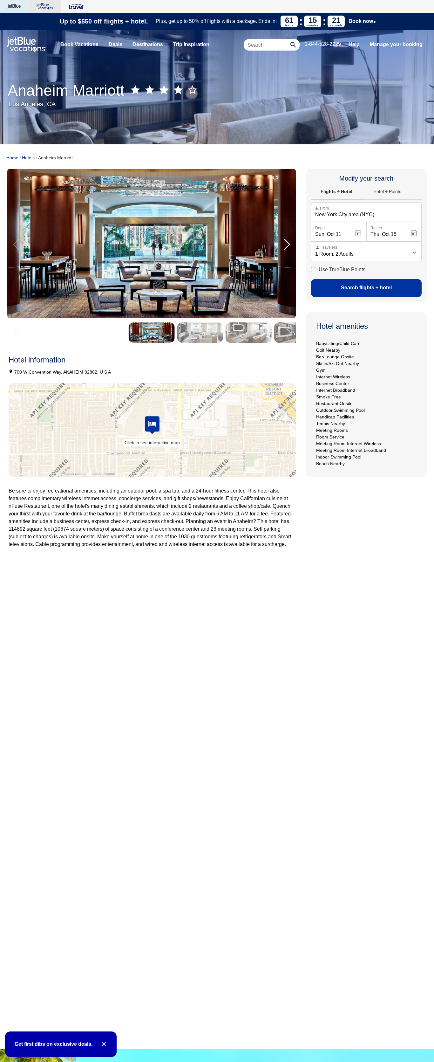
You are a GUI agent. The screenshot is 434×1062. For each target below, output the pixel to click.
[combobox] (268, 48)
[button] (287, 244)
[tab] (336, 191)
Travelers (326, 247)
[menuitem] (79, 45)
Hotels (28, 157)
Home (12, 157)
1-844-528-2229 (323, 44)
